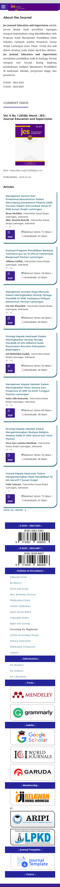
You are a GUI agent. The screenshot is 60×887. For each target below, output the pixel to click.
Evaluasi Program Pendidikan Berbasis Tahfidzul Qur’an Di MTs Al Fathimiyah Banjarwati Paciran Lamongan (29, 254)
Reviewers (16, 582)
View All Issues (13, 510)
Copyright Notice (19, 617)
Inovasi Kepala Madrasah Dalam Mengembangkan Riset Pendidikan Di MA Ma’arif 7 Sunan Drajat (29, 477)
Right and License (20, 623)
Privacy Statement (20, 640)
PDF (10, 237)
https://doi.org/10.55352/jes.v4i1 (26, 170)
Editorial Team (18, 577)
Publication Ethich (20, 600)
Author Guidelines (20, 606)
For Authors (16, 670)
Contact (14, 652)
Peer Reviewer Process (23, 594)
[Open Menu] (3, 6)
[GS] (32, 744)
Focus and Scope (19, 588)
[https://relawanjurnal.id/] (32, 804)
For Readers (17, 664)
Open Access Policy (20, 611)
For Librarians (18, 676)
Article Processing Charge (24, 635)
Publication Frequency (22, 646)
